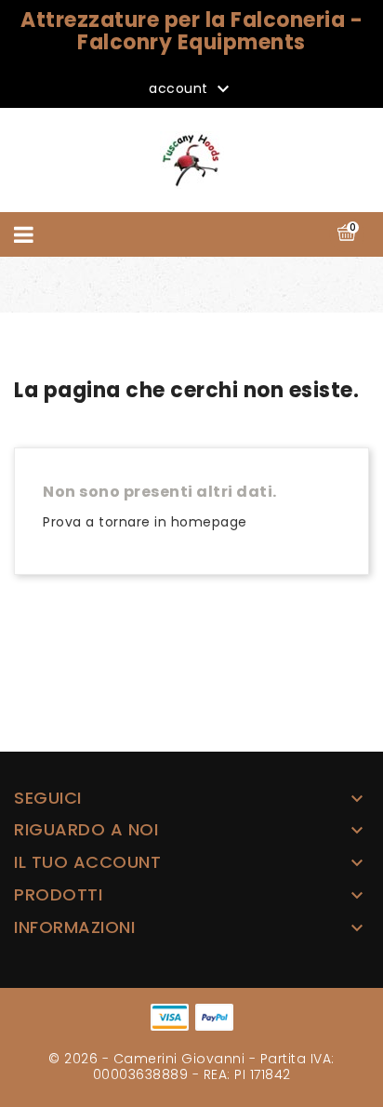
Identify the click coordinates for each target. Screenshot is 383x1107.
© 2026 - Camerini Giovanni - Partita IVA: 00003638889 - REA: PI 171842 (191, 1067)
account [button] (191, 89)
